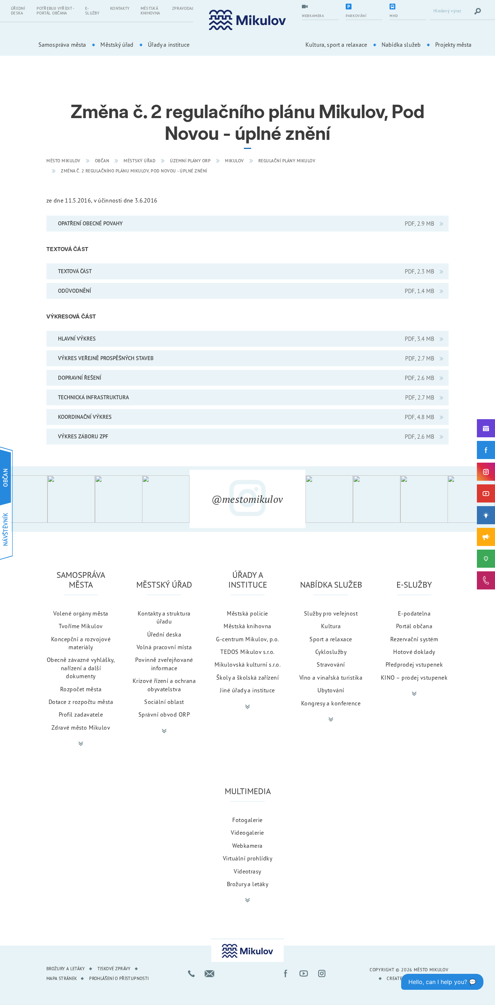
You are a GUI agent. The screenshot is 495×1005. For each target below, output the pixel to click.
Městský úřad (116, 44)
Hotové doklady (414, 651)
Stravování (331, 664)
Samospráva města (62, 44)
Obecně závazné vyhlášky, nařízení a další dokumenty (81, 668)
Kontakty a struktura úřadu (164, 617)
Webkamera (247, 845)
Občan (102, 160)
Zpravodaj (182, 8)
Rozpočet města (81, 689)
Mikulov (234, 160)
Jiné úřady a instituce (247, 690)
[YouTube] (486, 493)
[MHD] (408, 7)
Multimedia (248, 791)
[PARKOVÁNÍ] (364, 7)
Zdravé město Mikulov (81, 727)
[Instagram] (486, 472)
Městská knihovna (150, 11)
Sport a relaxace (330, 639)
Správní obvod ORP (164, 714)
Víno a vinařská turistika (330, 677)
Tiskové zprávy (114, 968)
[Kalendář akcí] (486, 428)
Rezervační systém (414, 639)
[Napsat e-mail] (209, 973)
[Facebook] (486, 450)
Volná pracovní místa (164, 647)
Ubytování (330, 690)
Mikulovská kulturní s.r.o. (247, 664)
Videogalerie (247, 832)
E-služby (92, 11)
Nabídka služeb (401, 44)
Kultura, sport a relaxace (336, 44)
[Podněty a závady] (486, 559)
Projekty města (453, 44)
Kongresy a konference (331, 703)
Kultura (331, 626)
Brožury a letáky (248, 884)
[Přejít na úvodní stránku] (247, 20)
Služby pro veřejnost (331, 613)
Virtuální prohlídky (247, 858)
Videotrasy (247, 871)
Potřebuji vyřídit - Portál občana (55, 11)
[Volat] (191, 973)
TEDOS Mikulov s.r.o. (247, 651)
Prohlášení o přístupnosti (119, 978)
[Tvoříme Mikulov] (486, 515)
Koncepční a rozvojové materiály (81, 643)
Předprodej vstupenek (414, 664)
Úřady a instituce (169, 44)
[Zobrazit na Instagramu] (23, 499)
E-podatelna (414, 613)
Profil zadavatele (81, 714)
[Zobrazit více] (81, 744)
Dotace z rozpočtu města (81, 701)
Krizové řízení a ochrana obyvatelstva (164, 684)
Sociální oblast (164, 701)
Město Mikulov (63, 160)
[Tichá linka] (486, 580)
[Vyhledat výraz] (477, 11)
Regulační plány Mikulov (287, 160)
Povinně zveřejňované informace (164, 663)
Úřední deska (18, 11)
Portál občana (414, 626)
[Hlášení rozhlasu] (486, 537)
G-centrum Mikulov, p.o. (247, 639)
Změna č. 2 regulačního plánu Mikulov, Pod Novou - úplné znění (134, 171)
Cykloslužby (330, 651)
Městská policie (247, 613)
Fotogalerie (247, 819)
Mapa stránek (61, 978)
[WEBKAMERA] (320, 7)
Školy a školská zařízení (247, 677)
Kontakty (120, 8)
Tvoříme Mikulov (81, 626)
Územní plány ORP (190, 160)
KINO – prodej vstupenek (414, 677)
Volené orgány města (80, 613)
